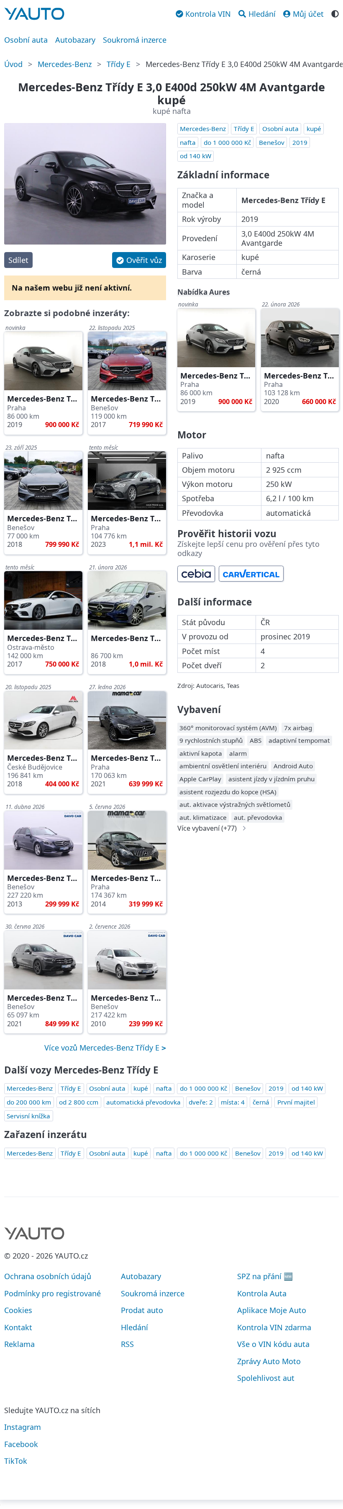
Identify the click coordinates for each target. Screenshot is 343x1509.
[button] (139, 260)
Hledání (134, 1327)
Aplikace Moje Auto (271, 1310)
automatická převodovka (143, 1102)
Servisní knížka (28, 1116)
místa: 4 (233, 1102)
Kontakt (18, 1327)
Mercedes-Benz (65, 64)
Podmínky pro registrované (52, 1293)
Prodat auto (142, 1310)
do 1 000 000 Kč (227, 142)
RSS (127, 1344)
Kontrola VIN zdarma (274, 1327)
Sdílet (18, 260)
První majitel (296, 1102)
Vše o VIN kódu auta (273, 1344)
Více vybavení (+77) (207, 828)
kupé (314, 128)
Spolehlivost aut (265, 1378)
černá (261, 1102)
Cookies (18, 1310)
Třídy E (119, 64)
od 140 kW (195, 156)
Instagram (22, 1427)
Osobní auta (26, 40)
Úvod (13, 64)
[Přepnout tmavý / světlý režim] (335, 13)
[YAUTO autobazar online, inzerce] (34, 14)
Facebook (21, 1444)
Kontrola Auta (262, 1293)
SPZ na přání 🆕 (265, 1276)
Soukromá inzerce (134, 40)
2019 (299, 142)
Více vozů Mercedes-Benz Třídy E (102, 1048)
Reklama (19, 1344)
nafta (188, 142)
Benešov (271, 142)
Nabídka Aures (203, 292)
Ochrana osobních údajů (47, 1276)
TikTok (15, 1461)
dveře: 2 (201, 1102)
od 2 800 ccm (78, 1102)
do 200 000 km (29, 1102)
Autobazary (75, 40)
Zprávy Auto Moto (269, 1361)
